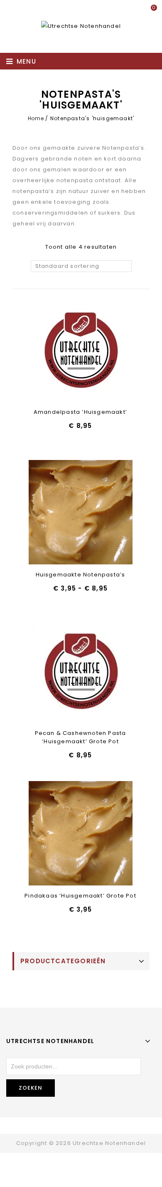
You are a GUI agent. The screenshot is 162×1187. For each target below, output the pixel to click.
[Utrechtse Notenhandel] (81, 26)
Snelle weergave (80, 352)
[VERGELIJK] (102, 352)
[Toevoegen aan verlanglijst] (59, 352)
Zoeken (30, 1088)
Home (36, 118)
